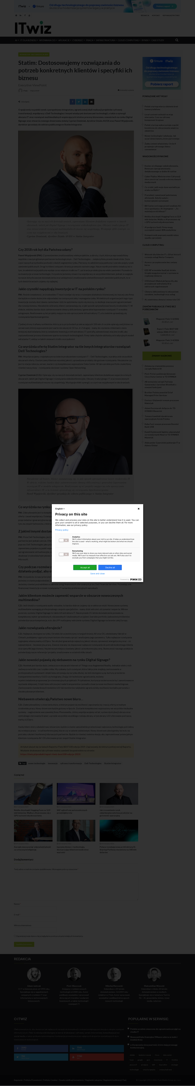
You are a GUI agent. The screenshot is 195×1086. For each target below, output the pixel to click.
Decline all (110, 567)
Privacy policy (61, 530)
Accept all (85, 567)
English (59, 508)
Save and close (97, 573)
